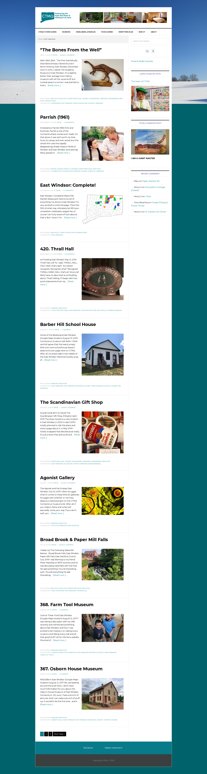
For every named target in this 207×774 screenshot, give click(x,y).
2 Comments (68, 190)
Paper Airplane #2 (151, 181)
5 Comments (70, 254)
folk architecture (89, 310)
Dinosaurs (56, 103)
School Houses (110, 386)
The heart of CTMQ (140, 81)
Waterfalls (82, 591)
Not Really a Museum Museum (109, 310)
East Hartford (58, 591)
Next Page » (59, 734)
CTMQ (55, 17)
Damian (61, 652)
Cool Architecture (60, 310)
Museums (54, 308)
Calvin (54, 652)
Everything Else (74, 98)
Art (53, 525)
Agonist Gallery (57, 477)
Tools (51, 655)
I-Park (148, 196)
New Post (97, 169)
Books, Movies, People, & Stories (64, 169)
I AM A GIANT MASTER (143, 158)
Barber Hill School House (68, 324)
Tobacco (92, 171)
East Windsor (67, 103)
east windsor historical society (77, 386)
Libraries (99, 103)
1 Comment (66, 329)
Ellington (68, 464)
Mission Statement (113, 748)
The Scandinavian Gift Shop (71, 402)
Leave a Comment (67, 55)
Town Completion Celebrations (73, 232)
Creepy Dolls (57, 720)
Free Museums (97, 386)
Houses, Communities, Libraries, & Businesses (100, 98)
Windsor (100, 171)
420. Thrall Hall (57, 248)
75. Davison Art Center (155, 212)
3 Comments (69, 122)
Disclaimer (88, 748)
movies (84, 171)
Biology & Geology (59, 98)
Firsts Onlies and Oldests (84, 103)
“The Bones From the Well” (71, 49)
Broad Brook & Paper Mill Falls (74, 539)
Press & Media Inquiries (142, 61)
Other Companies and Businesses (87, 464)
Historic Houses (110, 720)
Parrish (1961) (54, 117)
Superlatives (50, 101)
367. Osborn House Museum (71, 668)
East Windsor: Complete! (68, 185)
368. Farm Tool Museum (66, 604)
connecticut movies (60, 171)
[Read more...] (54, 85)
